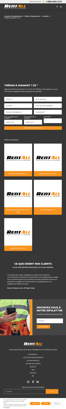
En (33, 376)
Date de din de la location (30, 117)
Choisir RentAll (33, 360)
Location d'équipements (13, 16)
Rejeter (46, 403)
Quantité (47, 117)
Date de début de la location (11, 117)
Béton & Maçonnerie (32, 16)
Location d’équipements (33, 357)
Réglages (57, 403)
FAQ (33, 370)
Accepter (35, 403)
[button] (61, 282)
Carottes (45, 16)
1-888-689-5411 (54, 1)
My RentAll (33, 354)
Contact (33, 373)
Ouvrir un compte (33, 364)
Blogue (33, 367)
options (7, 407)
